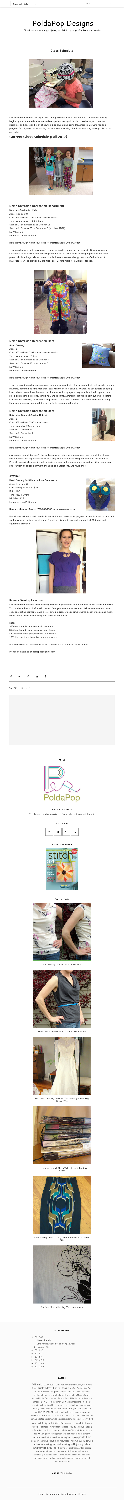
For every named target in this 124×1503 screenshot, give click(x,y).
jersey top (61, 1433)
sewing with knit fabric (46, 1447)
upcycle (85, 1451)
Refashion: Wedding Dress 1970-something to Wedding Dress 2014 (62, 1100)
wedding (74, 1455)
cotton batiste (58, 1415)
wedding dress (84, 1454)
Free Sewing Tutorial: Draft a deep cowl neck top (62, 1031)
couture (90, 1415)
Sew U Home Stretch (51, 1401)
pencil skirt (46, 1437)
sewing (81, 1440)
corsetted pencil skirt (41, 1415)
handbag (87, 1426)
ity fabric (76, 1430)
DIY (85, 1384)
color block (63, 1412)
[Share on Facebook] (11, 676)
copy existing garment (79, 1412)
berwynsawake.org (66, 509)
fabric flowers (85, 1423)
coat (56, 1412)
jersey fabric (50, 1433)
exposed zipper (71, 1423)
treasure (60, 1451)
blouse (54, 1405)
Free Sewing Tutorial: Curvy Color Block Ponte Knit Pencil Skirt (61, 1239)
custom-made (71, 1419)
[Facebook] (49, 832)
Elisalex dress (44, 1388)
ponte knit (84, 1437)
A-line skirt (38, 1384)
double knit (83, 1419)
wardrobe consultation (61, 1455)
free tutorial (75, 1426)
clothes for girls (69, 1408)
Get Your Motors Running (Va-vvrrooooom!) (62, 1307)
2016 (38, 1350)
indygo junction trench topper (46, 1430)
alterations (46, 1405)
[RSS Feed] (75, 832)
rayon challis (42, 1440)
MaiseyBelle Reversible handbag (62, 1395)
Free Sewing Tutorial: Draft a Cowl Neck (62, 964)
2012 (38, 1363)
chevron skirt (45, 1408)
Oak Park (54, 1398)
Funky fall (71, 1388)
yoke (64, 1458)
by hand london (79, 1405)
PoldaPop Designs (62, 23)
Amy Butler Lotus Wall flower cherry (61, 1384)
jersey (41, 1433)
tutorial (78, 1451)
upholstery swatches (43, 1454)
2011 (38, 1366)
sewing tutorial (52, 1444)
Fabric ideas (60, 1388)
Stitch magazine (74, 1401)
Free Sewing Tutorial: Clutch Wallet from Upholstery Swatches (62, 1169)
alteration (36, 1405)
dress (60, 1422)
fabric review (50, 1426)
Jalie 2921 (72, 1391)
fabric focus (38, 1426)
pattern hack (76, 1433)
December (42, 1340)
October (41, 1346)
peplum (67, 1437)
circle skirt (56, 1408)
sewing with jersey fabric (76, 1444)
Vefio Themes (79, 1494)
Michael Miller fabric (41, 1398)
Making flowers (83, 1395)
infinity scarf (66, 1430)
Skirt (64, 1401)
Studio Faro (87, 1401)
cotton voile (81, 1415)
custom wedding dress (55, 1419)
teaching (40, 1451)
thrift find (48, 1451)
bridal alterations (64, 1405)
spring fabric (65, 1448)
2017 (37, 1337)
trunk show (69, 1451)
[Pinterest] (66, 832)
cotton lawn (70, 1415)
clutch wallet (45, 1412)
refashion (53, 1440)
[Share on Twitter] (19, 676)
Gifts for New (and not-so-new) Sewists (56, 1343)
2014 (38, 1356)
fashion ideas (62, 1426)
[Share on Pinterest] (28, 676)
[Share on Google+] (46, 676)
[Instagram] (58, 832)
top (54, 1451)
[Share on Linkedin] (37, 676)
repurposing (65, 1440)
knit (68, 1433)
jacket (83, 1430)
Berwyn (80, 1385)
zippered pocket (74, 1458)
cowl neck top (38, 1418)
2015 (38, 1353)
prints (33, 1440)
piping (75, 1437)
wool (59, 1458)
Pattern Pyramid (65, 1398)
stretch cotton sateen (81, 1447)
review (74, 1440)
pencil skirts (57, 1437)
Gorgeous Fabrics (58, 1391)
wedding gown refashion (45, 1458)
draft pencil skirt (49, 1423)
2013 (38, 1360)
